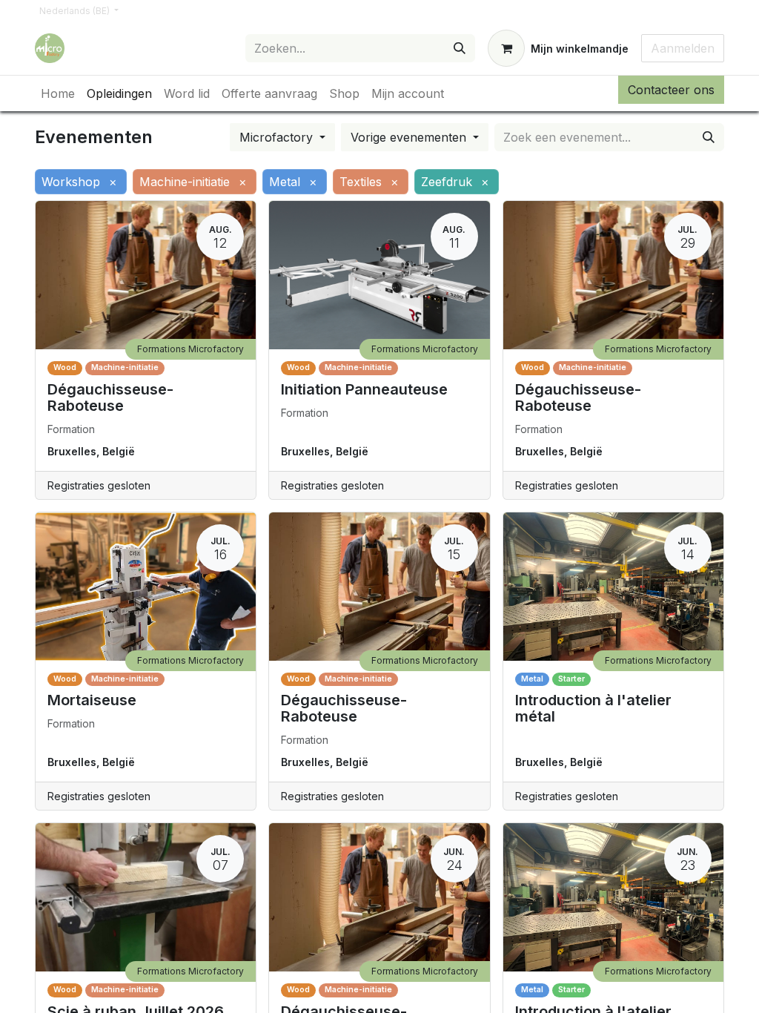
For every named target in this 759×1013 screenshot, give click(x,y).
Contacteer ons (671, 89)
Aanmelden (683, 48)
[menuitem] (58, 93)
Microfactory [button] (277, 137)
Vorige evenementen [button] (410, 137)
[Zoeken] (459, 48)
